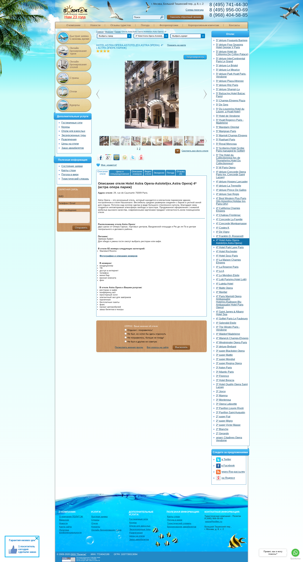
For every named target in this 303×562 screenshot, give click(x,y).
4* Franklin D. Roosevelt (229, 236)
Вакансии (64, 520)
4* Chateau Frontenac (228, 215)
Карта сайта (65, 526)
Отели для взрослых (73, 131)
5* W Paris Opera (225, 167)
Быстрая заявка (99, 516)
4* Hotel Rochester (226, 251)
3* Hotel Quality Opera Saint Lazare (232, 386)
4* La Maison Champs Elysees (228, 261)
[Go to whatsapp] (295, 553)
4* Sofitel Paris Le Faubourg (232, 318)
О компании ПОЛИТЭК (71, 516)
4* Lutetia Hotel (224, 283)
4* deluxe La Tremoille (228, 185)
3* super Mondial (225, 359)
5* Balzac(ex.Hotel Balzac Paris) (230, 95)
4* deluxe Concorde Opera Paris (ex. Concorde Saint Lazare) (231, 174)
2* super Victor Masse (228, 425)
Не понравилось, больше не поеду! (145, 337)
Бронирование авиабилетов (181, 526)
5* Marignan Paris (226, 131)
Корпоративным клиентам (203, 25)
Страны (74, 78)
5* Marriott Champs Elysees (231, 135)
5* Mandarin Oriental (227, 127)
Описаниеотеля (102, 172)
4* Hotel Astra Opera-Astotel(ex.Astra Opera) (229, 241)
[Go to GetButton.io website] (295, 559)
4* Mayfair (221, 292)
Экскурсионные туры (73, 135)
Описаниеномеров (137, 172)
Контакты (234, 25)
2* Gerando (222, 433)
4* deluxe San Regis (227, 194)
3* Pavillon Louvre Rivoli (230, 408)
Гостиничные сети (71, 122)
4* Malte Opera (224, 288)
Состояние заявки (72, 166)
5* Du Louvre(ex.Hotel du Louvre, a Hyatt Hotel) (230, 110)
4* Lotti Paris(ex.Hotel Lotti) (231, 279)
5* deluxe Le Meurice (228, 69)
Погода (145, 25)
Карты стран (68, 170)
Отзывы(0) (181, 172)
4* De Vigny (222, 232)
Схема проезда (195, 10)
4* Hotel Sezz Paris (227, 255)
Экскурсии (159, 172)
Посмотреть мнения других (129, 347)
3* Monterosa (223, 399)
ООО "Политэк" (78, 554)
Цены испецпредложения (119, 172)
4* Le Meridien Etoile (227, 275)
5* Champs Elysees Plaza (230, 100)
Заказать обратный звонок (185, 17)
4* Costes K (222, 227)
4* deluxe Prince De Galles (231, 190)
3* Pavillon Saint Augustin (230, 412)
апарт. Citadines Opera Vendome (229, 439)
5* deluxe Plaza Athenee (230, 81)
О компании (73, 25)
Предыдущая (205, 94)
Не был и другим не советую (142, 341)
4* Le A (220, 271)
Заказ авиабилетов (72, 148)
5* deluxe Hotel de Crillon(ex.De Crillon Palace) (232, 53)
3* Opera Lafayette (226, 404)
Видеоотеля (148, 172)
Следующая (97, 94)
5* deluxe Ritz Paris (227, 85)
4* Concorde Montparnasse (231, 223)
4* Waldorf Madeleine (228, 334)
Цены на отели (70, 143)
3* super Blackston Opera (230, 350)
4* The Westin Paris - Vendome (228, 328)
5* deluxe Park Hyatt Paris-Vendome (231, 75)
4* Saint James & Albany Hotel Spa (230, 313)
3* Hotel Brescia (225, 380)
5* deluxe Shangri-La (228, 89)
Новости (95, 25)
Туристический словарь (75, 178)
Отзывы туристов (120, 25)
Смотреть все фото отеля (195, 151)
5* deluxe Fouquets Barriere (231, 40)
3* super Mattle (224, 355)
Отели (73, 91)
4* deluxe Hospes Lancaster (232, 181)
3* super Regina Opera (229, 363)
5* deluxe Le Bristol (227, 65)
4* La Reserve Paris (227, 267)
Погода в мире (70, 174)
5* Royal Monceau (226, 144)
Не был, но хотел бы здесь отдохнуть (146, 334)
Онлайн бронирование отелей (78, 64)
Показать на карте (176, 45)
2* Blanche (222, 429)
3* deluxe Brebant (226, 346)
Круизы (65, 127)
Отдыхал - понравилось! (140, 330)
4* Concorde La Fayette (229, 219)
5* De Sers (222, 104)
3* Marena (222, 395)
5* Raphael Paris (225, 139)
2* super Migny (224, 420)
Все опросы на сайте (158, 347)
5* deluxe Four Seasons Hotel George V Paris (229, 46)
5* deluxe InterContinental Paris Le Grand (230, 60)
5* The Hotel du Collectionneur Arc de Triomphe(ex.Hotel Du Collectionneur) (228, 159)
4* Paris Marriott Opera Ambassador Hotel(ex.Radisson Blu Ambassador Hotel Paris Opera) (229, 302)
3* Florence (222, 376)
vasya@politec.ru (213, 521)
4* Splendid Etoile (226, 323)
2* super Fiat (223, 416)
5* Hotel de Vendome (228, 116)
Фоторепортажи (169, 25)
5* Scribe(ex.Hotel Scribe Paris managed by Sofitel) (230, 149)
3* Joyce (221, 391)
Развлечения (69, 139)
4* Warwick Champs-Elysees (232, 338)
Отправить (81, 227)
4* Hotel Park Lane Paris (230, 247)
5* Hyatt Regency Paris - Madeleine (230, 121)
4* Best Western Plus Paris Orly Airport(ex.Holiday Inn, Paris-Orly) (231, 201)
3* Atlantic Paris (225, 372)
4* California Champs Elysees (228, 209)
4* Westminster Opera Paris (231, 342)
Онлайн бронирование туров (78, 51)
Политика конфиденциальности (70, 531)
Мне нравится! (109, 165)
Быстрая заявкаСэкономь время (79, 37)
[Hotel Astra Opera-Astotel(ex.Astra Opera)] (151, 94)
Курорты (75, 105)
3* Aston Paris (224, 367)
